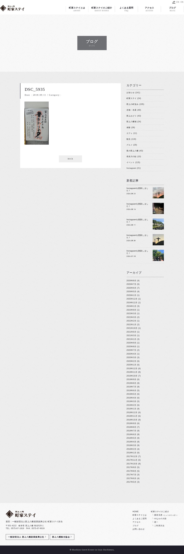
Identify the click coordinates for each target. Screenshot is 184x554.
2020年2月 (131, 361)
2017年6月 (131, 478)
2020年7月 (131, 350)
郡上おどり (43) (133, 116)
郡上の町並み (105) (135, 104)
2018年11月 (131, 416)
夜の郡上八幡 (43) (134, 151)
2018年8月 (131, 427)
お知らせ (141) (133, 92)
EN (177, 2)
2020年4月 (131, 354)
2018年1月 (131, 453)
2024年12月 (131, 302)
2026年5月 (131, 291)
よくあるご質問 (140, 519)
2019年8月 (131, 383)
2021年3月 (131, 335)
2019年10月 (131, 376)
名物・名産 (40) (133, 110)
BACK (70, 159)
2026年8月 (131, 281)
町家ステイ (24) (133, 98)
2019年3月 (131, 401)
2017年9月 (131, 467)
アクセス (149, 9)
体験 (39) (130, 127)
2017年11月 (131, 460)
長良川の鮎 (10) (133, 156)
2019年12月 (131, 368)
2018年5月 (131, 438)
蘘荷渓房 (166, 515)
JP (173, 2)
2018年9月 (131, 423)
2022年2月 (131, 321)
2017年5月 (131, 482)
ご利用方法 (159, 526)
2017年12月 (131, 456)
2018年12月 (131, 412)
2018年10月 (131, 420)
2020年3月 (131, 357)
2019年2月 (131, 405)
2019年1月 (131, 409)
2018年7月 (131, 431)
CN (181, 2)
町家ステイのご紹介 (101, 9)
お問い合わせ (139, 529)
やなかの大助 (160, 519)
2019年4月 (131, 398)
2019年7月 (131, 387)
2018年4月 (131, 442)
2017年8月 (131, 471)
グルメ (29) (131, 145)
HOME (136, 511)
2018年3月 (131, 445)
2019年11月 (131, 372)
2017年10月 (131, 464)
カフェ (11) (131, 133)
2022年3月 (131, 317)
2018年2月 (131, 449)
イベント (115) (133, 162)
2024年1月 (131, 306)
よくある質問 (126, 9)
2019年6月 (131, 390)
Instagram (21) (133, 168)
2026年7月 (131, 284)
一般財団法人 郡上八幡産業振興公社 (26, 537)
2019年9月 (131, 379)
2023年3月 (131, 313)
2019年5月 (131, 394)
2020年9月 (131, 343)
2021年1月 (131, 339)
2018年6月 (131, 434)
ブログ (172, 9)
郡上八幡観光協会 (61, 537)
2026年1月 (131, 295)
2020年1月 (131, 365)
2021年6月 (131, 332)
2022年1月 (131, 324)
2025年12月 (131, 299)
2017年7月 (131, 475)
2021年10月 (131, 328)
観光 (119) (131, 139)
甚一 (156, 522)
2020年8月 (131, 346)
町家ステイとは (77, 9)
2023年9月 (131, 310)
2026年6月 (131, 288)
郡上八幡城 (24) (133, 122)
